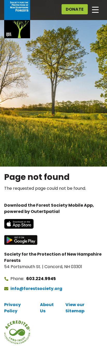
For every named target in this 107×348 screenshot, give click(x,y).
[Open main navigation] (95, 9)
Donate (75, 9)
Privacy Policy (12, 308)
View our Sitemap (74, 308)
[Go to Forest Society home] (17, 19)
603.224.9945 (41, 279)
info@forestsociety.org (36, 289)
